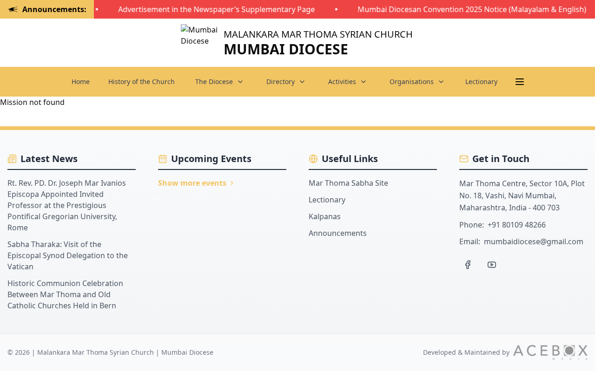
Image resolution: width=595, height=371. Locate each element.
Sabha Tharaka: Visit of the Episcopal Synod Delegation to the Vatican (67, 255)
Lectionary (481, 81)
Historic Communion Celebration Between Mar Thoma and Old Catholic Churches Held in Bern (65, 294)
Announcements (338, 233)
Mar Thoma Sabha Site (348, 183)
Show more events (192, 183)
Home (81, 81)
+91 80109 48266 (517, 225)
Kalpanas (325, 216)
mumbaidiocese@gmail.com (533, 241)
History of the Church (141, 81)
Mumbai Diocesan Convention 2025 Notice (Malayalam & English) (469, 9)
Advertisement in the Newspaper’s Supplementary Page (214, 9)
